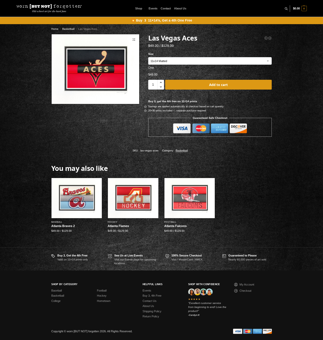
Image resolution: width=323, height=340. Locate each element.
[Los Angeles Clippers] (270, 38)
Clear (151, 67)
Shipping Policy (152, 311)
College (56, 300)
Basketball (68, 29)
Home (54, 29)
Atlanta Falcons (175, 226)
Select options (76, 239)
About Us (148, 306)
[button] (300, 8)
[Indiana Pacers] (266, 38)
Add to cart (218, 84)
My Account (246, 284)
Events (147, 290)
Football (170, 222)
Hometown (103, 300)
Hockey (112, 222)
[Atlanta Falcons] (189, 198)
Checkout (245, 290)
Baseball (57, 222)
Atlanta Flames (118, 226)
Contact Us (150, 300)
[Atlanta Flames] (133, 198)
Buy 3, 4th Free (152, 295)
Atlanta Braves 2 (63, 226)
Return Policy (151, 316)
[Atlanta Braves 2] (76, 198)
